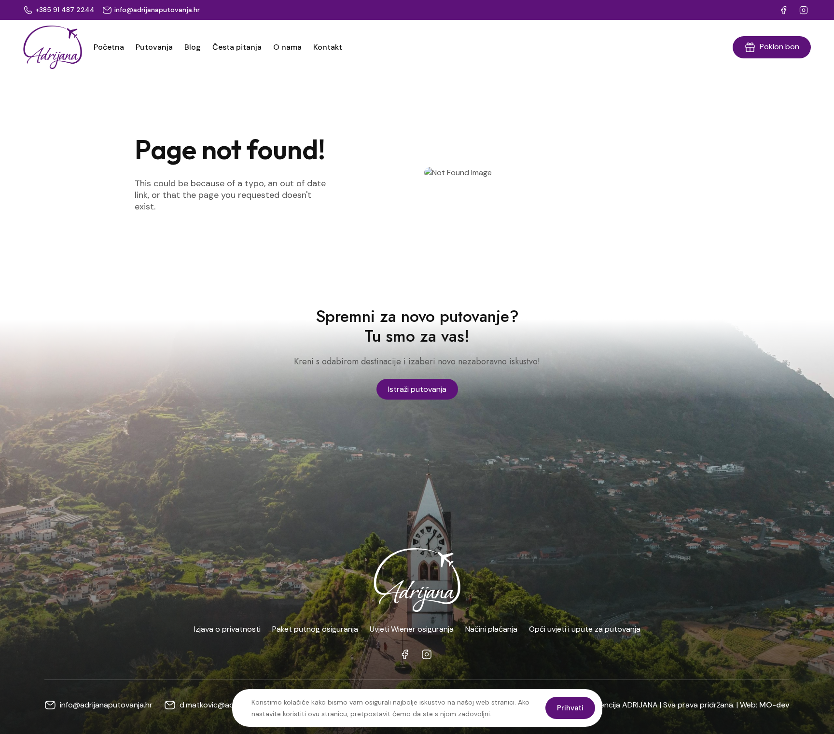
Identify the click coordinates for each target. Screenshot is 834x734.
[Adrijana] (52, 47)
